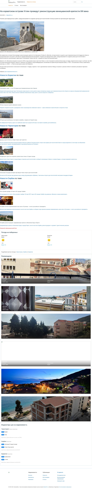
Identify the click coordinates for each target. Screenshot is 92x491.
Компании (30, 479)
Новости (10, 5)
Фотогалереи (23, 5)
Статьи (16, 5)
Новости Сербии (7, 178)
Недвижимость (21, 2)
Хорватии (30, 252)
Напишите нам (60, 481)
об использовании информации (65, 486)
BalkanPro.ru (9, 15)
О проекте (60, 472)
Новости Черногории (9, 126)
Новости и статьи (31, 2)
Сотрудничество (61, 475)
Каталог (30, 475)
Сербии (25, 252)
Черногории (19, 252)
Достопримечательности (11, 71)
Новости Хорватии (8, 75)
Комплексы (31, 477)
